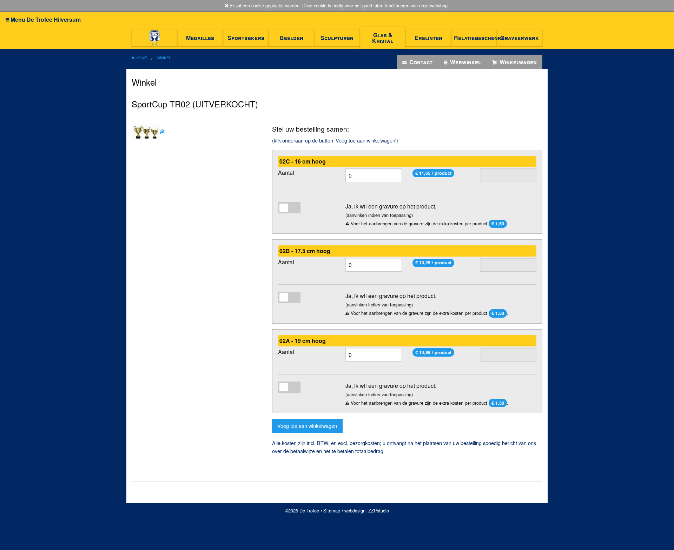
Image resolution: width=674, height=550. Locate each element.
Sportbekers (245, 38)
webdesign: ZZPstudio (366, 510)
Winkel (164, 57)
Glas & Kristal (382, 38)
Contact (420, 62)
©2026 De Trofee (302, 510)
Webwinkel (465, 62)
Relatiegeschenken (475, 38)
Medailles (200, 38)
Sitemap (331, 510)
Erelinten (428, 38)
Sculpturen (337, 38)
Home (140, 57)
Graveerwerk (519, 38)
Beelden (291, 38)
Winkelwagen (517, 62)
